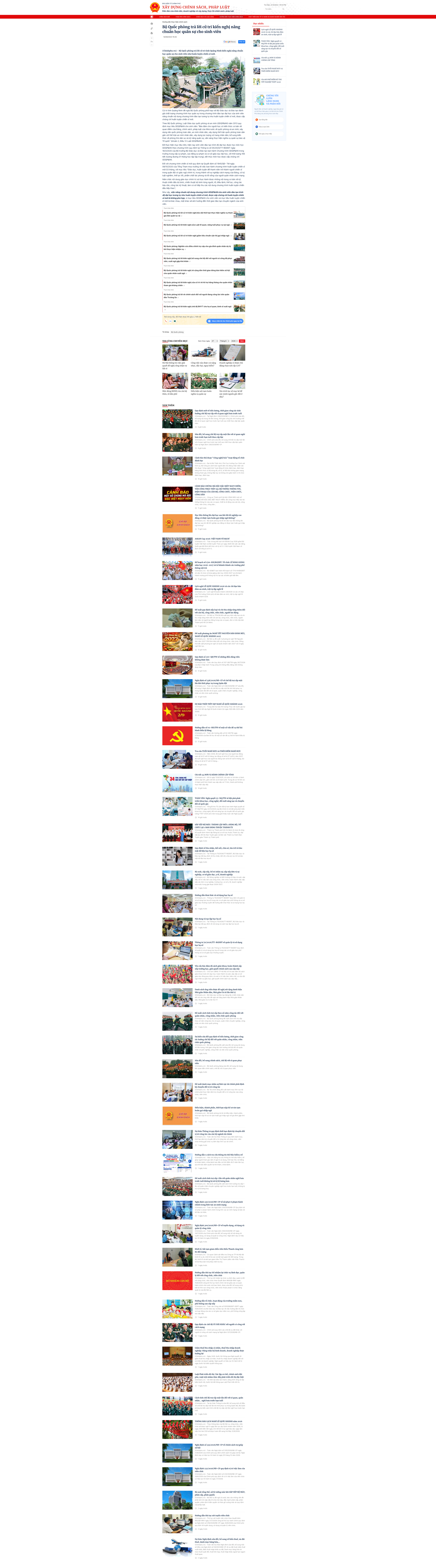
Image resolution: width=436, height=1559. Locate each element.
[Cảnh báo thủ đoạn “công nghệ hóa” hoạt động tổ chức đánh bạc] (177, 466)
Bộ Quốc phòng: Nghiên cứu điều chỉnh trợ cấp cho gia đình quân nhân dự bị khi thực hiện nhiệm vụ (197, 247)
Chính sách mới (164, 17)
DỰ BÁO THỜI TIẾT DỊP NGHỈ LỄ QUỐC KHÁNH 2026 (218, 704)
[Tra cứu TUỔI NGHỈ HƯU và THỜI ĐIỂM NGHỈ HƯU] (256, 70)
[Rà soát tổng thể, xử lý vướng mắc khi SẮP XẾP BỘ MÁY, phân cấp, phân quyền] (177, 1500)
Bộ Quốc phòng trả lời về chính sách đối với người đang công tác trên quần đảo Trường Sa (196, 296)
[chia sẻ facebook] (152, 23)
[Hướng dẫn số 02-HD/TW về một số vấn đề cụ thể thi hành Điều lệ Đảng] (177, 735)
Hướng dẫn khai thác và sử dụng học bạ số (214, 895)
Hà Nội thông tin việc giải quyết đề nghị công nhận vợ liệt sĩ (174, 366)
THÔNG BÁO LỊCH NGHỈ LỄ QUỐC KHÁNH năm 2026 (218, 1421)
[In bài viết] (152, 33)
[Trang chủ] (155, 7)
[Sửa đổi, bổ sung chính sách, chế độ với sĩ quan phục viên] (177, 1068)
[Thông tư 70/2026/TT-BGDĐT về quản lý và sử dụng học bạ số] (177, 950)
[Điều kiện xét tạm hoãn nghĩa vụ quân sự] (204, 381)
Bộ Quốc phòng (177, 332)
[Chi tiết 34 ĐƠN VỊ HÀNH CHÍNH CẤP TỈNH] (256, 59)
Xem (242, 341)
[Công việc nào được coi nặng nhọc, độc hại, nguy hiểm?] (204, 353)
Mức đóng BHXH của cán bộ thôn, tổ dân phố (174, 392)
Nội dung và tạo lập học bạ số (208, 919)
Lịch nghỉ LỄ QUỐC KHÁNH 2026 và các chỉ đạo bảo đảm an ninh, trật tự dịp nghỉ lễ (272, 32)
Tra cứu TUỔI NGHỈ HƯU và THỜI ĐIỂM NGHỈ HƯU (218, 751)
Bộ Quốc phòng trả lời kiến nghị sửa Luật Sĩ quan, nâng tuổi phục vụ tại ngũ (197, 225)
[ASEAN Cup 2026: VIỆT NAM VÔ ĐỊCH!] (177, 547)
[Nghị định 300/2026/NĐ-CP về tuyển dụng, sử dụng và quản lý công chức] (177, 1233)
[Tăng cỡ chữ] (152, 38)
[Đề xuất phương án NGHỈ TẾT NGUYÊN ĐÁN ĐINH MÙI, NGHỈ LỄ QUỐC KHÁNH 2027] (177, 641)
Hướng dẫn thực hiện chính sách (231, 17)
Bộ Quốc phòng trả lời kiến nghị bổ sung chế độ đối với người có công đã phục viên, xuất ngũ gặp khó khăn (198, 259)
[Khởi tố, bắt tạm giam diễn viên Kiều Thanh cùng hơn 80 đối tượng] (177, 1257)
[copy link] (152, 28)
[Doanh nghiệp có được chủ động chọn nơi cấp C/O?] (232, 353)
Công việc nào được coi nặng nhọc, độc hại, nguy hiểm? (203, 364)
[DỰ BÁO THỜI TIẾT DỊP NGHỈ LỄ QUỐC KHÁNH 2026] (177, 712)
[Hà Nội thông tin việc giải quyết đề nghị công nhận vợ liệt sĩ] (175, 353)
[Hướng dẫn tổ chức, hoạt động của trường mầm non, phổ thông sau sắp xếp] (177, 1309)
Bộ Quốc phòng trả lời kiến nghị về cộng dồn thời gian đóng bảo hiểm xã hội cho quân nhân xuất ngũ (197, 271)
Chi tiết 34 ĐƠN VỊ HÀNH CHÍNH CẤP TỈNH (214, 775)
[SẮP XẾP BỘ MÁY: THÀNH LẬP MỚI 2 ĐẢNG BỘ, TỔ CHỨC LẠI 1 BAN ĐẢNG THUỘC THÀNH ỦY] (177, 832)
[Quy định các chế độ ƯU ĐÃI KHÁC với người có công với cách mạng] (177, 1332)
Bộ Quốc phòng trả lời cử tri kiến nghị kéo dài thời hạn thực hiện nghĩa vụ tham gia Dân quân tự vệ (198, 214)
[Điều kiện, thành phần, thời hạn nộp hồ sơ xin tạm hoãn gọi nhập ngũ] (177, 1115)
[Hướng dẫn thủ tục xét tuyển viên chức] (177, 1523)
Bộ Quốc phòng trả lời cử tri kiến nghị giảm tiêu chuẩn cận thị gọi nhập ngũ (197, 235)
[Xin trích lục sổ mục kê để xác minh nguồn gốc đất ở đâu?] (232, 381)
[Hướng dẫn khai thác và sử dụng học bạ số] (177, 903)
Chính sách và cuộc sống (205, 17)
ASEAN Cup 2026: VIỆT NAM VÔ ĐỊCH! (212, 539)
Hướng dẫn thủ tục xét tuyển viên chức (212, 1515)
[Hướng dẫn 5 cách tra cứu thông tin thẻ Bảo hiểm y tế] (177, 1162)
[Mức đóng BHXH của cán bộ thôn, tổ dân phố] (175, 381)
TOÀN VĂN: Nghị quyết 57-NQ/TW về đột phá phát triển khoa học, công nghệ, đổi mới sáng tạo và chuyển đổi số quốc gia (272, 46)
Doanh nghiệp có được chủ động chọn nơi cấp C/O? (231, 364)
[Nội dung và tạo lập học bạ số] (177, 927)
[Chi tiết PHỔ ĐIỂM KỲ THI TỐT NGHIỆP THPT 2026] (256, 81)
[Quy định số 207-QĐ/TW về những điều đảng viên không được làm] (177, 665)
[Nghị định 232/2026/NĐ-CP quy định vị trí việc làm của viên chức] (177, 1476)
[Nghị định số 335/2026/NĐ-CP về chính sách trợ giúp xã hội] (177, 1453)
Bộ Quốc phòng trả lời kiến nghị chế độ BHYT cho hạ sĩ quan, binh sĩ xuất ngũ (197, 306)
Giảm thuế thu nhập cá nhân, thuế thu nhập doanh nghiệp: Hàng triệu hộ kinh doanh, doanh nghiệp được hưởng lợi (219, 1351)
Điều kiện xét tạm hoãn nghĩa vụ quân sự (201, 392)
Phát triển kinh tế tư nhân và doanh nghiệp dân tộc (267, 17)
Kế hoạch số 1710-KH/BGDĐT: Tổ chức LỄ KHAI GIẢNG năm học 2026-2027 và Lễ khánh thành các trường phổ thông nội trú (220, 565)
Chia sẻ (242, 42)
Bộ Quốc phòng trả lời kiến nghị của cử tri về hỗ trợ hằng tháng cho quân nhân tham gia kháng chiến (198, 283)
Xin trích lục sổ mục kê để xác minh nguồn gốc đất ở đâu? (230, 394)
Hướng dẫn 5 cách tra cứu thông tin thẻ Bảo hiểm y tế (219, 1155)
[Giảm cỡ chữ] (152, 45)
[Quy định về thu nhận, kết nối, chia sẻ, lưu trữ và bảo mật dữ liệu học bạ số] (177, 856)
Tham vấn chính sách (183, 17)
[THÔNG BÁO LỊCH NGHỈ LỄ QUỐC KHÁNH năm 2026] (177, 1429)
